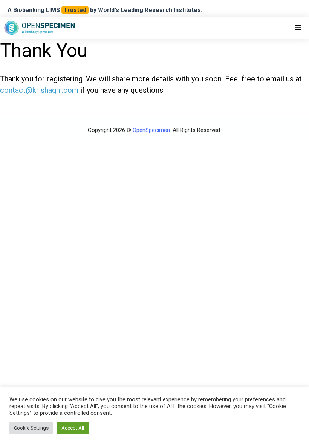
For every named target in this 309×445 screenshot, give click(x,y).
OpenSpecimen (151, 130)
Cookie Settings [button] (31, 428)
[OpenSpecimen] (39, 28)
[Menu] (298, 28)
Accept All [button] (72, 428)
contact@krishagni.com (39, 90)
